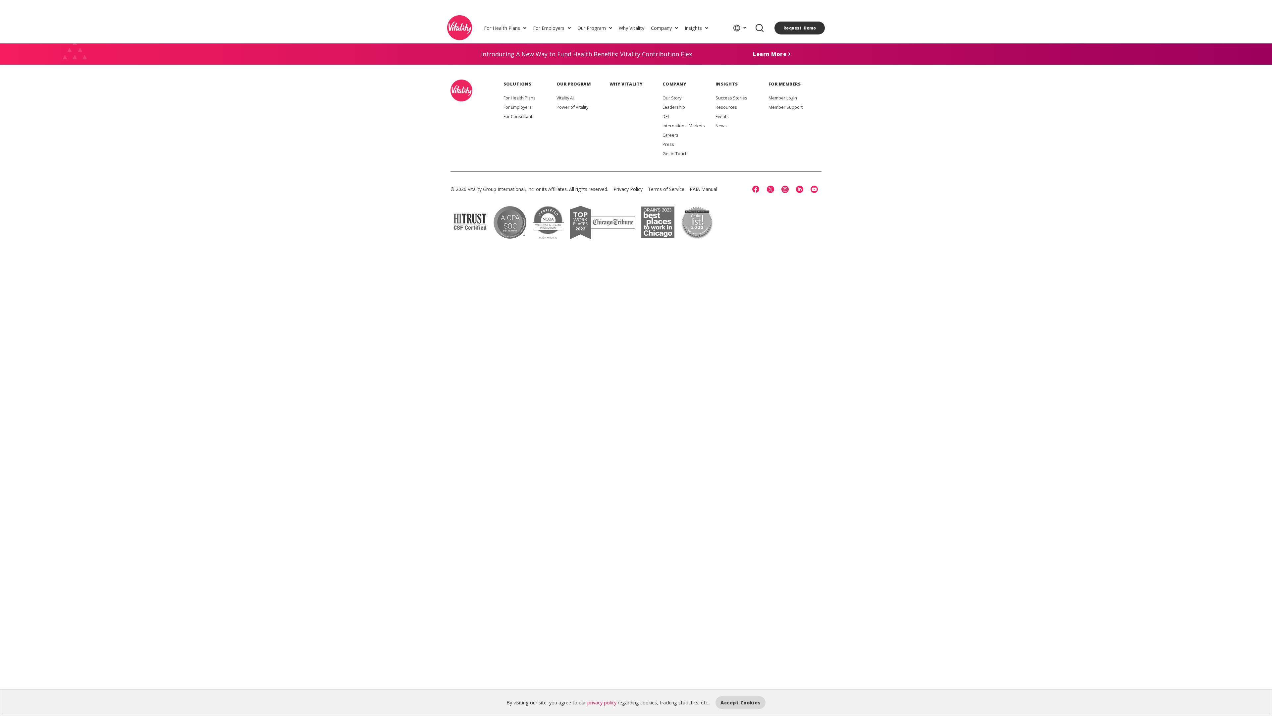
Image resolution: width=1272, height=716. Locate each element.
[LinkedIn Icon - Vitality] (799, 189)
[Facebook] (756, 189)
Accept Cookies (740, 702)
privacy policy (601, 702)
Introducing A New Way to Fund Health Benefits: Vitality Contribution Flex (586, 54)
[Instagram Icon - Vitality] (785, 189)
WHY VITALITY (626, 84)
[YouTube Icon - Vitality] (814, 189)
